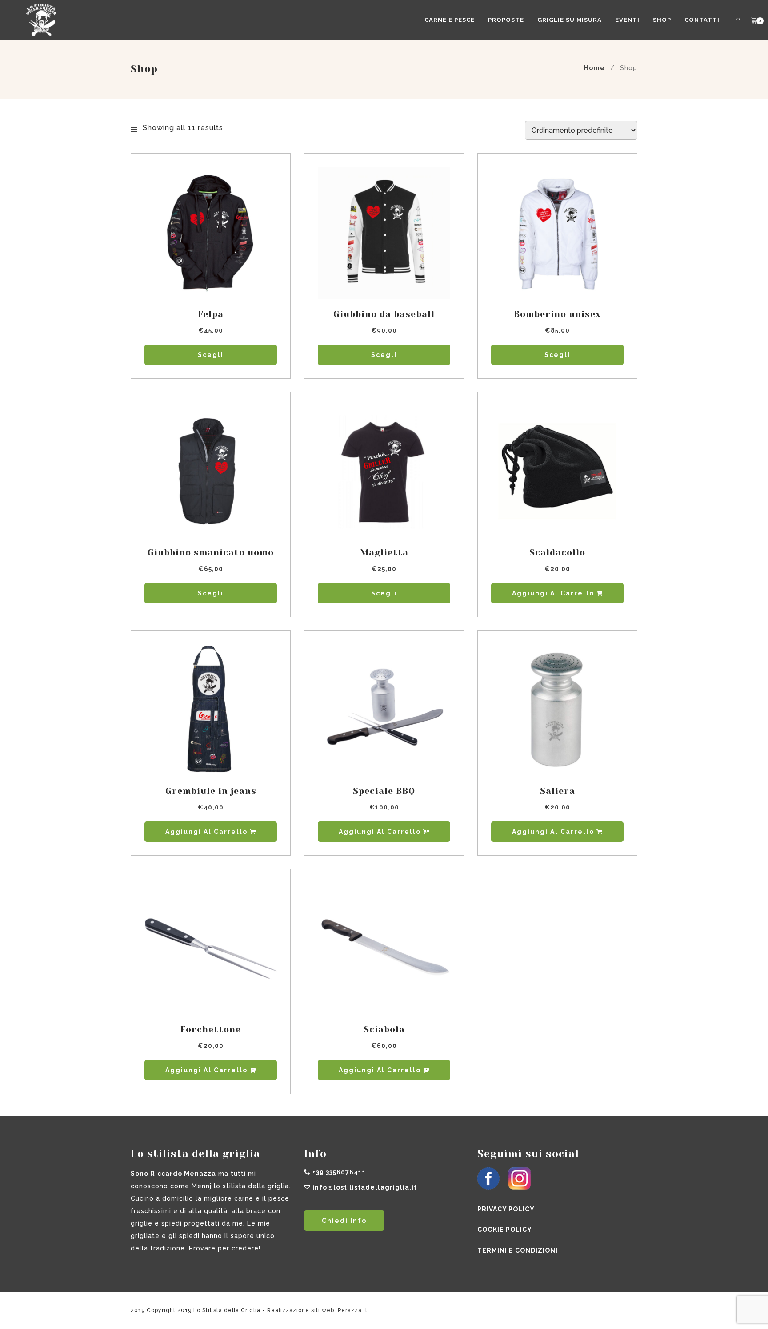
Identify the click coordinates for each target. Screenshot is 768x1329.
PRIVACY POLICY (506, 1209)
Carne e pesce (449, 19)
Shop (662, 19)
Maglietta (384, 552)
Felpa (211, 314)
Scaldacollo (557, 552)
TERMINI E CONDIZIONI (517, 1250)
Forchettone (210, 1029)
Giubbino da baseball (384, 314)
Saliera (557, 791)
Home (594, 67)
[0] (754, 21)
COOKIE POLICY (504, 1229)
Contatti (702, 19)
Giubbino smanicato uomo (211, 552)
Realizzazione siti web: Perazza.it (317, 1310)
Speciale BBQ (384, 791)
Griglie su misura (569, 19)
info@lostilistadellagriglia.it (364, 1187)
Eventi (627, 19)
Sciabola (384, 1029)
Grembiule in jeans (210, 791)
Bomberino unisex (557, 314)
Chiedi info (344, 1220)
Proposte (506, 19)
